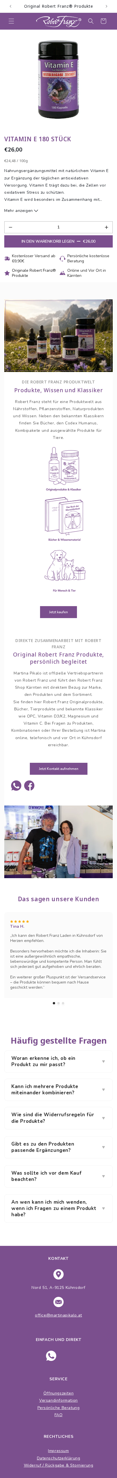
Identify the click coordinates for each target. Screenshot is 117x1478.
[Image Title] (16, 785)
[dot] (54, 1003)
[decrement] (10, 227)
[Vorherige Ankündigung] (10, 6)
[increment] (106, 227)
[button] (11, 21)
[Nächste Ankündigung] (106, 6)
